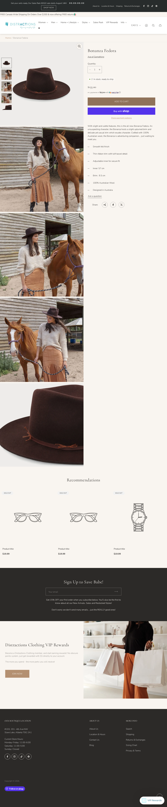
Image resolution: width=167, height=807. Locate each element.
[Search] (153, 25)
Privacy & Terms (133, 750)
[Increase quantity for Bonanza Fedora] (99, 69)
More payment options (121, 118)
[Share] (105, 205)
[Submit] (117, 591)
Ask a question (95, 196)
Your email (53, 591)
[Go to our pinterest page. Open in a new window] (156, 6)
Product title (8, 549)
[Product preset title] (28, 517)
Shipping (119, 6)
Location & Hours (107, 6)
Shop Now (48, 7)
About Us (96, 6)
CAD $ (134, 25)
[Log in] (146, 25)
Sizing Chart (131, 745)
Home (8, 37)
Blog (91, 745)
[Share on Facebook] (113, 205)
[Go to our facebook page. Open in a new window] (143, 6)
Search (129, 728)
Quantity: (92, 64)
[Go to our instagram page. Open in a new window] (148, 6)
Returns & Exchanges (132, 6)
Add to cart (121, 101)
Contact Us (94, 739)
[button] (121, 92)
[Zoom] (79, 46)
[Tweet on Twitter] (121, 205)
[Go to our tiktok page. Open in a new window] (152, 6)
